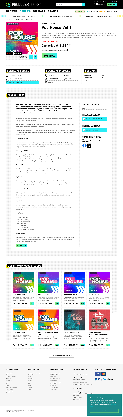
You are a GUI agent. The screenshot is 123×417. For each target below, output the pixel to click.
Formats (39, 11)
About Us (8, 378)
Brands (53, 11)
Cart (112, 4)
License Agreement (92, 130)
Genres (25, 11)
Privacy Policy (9, 389)
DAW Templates (54, 375)
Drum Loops (53, 376)
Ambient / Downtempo (34, 373)
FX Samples (53, 380)
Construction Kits (55, 373)
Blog (98, 1)
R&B (29, 384)
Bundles (109, 11)
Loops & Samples (55, 384)
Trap (29, 389)
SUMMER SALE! (80, 11)
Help (101, 1)
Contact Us (9, 380)
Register (105, 1)
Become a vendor (10, 376)
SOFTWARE (94, 11)
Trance (30, 387)
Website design (10, 411)
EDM (29, 376)
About (94, 1)
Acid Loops (87, 75)
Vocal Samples (54, 387)
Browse (11, 11)
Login (109, 1)
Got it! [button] (104, 411)
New (88, 11)
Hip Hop (30, 378)
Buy (32, 303)
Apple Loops (88, 78)
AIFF (103, 75)
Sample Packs (9, 373)
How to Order (10, 382)
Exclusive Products (55, 378)
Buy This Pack (21, 245)
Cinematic (31, 375)
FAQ (7, 384)
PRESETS (102, 11)
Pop (97, 108)
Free (115, 11)
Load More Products (61, 355)
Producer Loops (48, 23)
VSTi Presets (53, 389)
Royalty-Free (18, 82)
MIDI (103, 78)
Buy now (49, 55)
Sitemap (8, 393)
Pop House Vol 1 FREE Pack (94, 119)
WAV (85, 80)
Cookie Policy (9, 391)
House (84, 108)
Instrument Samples (55, 382)
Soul (29, 385)
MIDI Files (53, 385)
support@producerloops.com (81, 375)
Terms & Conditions (11, 387)
